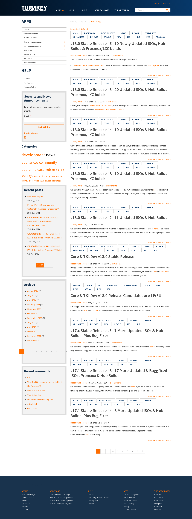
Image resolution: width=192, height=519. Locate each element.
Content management (33, 42)
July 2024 (31, 295)
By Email (84, 29)
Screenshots (101, 10)
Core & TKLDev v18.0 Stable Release (102, 256)
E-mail (27, 116)
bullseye (88, 320)
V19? (29, 377)
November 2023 (34, 309)
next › (48, 265)
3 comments (111, 185)
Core (155, 271)
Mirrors (24, 500)
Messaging (28, 50)
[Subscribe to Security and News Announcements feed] (25, 137)
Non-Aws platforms (36, 390)
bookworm (89, 33)
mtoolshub (32, 404)
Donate (91, 503)
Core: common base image (60, 494)
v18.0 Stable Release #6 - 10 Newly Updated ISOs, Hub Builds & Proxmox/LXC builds (117, 46)
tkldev (135, 246)
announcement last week (101, 105)
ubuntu (25, 180)
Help (71, 10)
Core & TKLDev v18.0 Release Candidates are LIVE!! (115, 295)
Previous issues (31, 133)
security (26, 176)
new (119, 37)
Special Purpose (130, 509)
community (150, 33)
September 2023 (34, 318)
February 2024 (33, 304)
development (108, 33)
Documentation (30, 87)
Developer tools (30, 62)
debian (135, 33)
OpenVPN (158, 494)
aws (46, 176)
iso (128, 37)
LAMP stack (158, 500)
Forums (27, 78)
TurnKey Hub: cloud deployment (61, 497)
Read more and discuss (158, 75)
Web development (31, 33)
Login (156, 3)
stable (107, 37)
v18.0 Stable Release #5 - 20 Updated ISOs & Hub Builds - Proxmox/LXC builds (119, 92)
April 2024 (31, 300)
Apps (58, 10)
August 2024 (32, 291)
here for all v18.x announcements (89, 65)
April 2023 (31, 327)
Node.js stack (159, 497)
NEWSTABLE (109, 364)
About (25, 491)
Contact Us (26, 503)
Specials (27, 29)
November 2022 (34, 340)
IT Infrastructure (30, 38)
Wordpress (158, 503)
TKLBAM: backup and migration (61, 500)
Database (27, 58)
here (155, 189)
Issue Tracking (129, 503)
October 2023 (33, 313)
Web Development (130, 500)
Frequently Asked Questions (98, 497)
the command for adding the (40, 399)
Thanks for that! (34, 395)
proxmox (160, 37)
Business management (33, 46)
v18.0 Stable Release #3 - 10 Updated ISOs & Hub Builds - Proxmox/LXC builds (119, 176)
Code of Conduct (28, 497)
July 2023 (31, 322)
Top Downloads (162, 491)
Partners (25, 506)
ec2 (41, 176)
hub (138, 37)
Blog (83, 10)
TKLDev (164, 271)
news (123, 33)
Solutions (55, 491)
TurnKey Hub (121, 10)
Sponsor (25, 509)
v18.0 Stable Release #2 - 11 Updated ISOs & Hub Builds (118, 217)
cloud (35, 176)
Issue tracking (29, 54)
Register (166, 3)
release (94, 37)
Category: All (83, 21)
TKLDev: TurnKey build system (61, 503)
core (123, 246)
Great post (32, 408)
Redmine (157, 509)
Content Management (131, 494)
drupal (48, 180)
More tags (56, 180)
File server (158, 506)
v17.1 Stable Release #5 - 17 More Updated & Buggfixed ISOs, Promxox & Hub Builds (118, 373)
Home (73, 21)
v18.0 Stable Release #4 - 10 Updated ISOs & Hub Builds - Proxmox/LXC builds (119, 132)
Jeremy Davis (76, 101)
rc (99, 285)
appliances (78, 37)
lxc (148, 37)
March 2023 (32, 331)
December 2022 (34, 336)
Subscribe (74, 29)
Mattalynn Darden (78, 55)
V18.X (75, 33)
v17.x (75, 320)
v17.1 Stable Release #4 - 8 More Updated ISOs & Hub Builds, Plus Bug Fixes (116, 413)
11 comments (116, 55)
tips (37, 180)
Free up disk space (35, 196)
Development (29, 83)
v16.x (42, 180)
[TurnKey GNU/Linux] (34, 10)
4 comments (111, 101)
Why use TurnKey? (28, 494)
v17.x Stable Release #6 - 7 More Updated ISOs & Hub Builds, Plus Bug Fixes (116, 333)
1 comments (115, 263)
